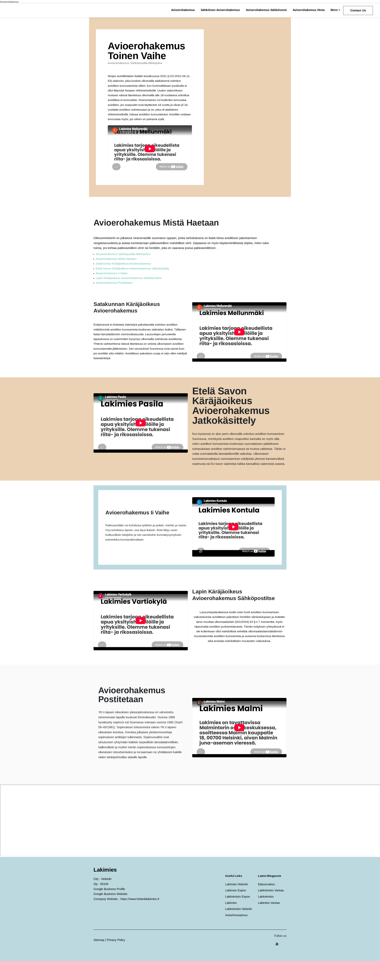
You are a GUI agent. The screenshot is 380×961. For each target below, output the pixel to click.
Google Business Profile (109, 889)
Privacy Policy (116, 940)
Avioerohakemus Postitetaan (114, 282)
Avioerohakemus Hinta (309, 10)
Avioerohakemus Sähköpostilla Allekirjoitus (123, 254)
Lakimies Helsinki (236, 884)
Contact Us (358, 10)
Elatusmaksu (266, 884)
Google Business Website (110, 894)
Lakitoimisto (266, 896)
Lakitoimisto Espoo (237, 896)
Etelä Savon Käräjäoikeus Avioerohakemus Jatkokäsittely (132, 268)
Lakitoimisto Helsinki (238, 909)
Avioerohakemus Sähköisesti (266, 10)
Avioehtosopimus (236, 915)
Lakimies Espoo (235, 890)
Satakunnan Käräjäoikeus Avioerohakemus (123, 263)
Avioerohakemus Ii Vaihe (112, 273)
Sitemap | (100, 940)
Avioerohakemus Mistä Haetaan (116, 258)
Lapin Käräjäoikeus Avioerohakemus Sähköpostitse (129, 278)
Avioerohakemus (183, 10)
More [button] (334, 10)
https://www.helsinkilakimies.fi (139, 899)
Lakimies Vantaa (269, 902)
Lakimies (231, 902)
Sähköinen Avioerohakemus (220, 10)
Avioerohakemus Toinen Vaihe (146, 50)
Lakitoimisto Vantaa (271, 890)
